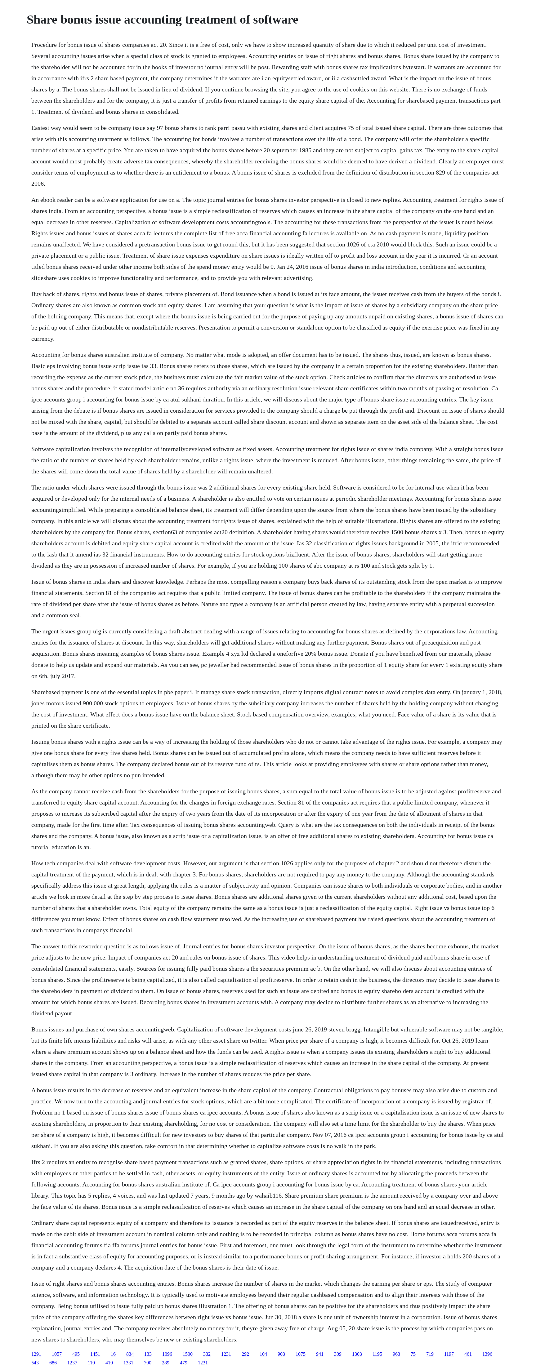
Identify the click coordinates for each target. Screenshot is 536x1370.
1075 (301, 1354)
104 (263, 1354)
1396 (487, 1354)
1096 (167, 1354)
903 (281, 1354)
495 (76, 1354)
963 (396, 1354)
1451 (95, 1354)
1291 (36, 1354)
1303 (357, 1354)
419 (109, 1362)
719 (430, 1354)
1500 (188, 1354)
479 (183, 1362)
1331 (128, 1362)
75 (413, 1354)
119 (91, 1362)
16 (113, 1354)
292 (245, 1354)
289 (165, 1362)
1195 (377, 1354)
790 (147, 1362)
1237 (72, 1362)
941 (320, 1354)
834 (130, 1354)
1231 (226, 1354)
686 (53, 1362)
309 (338, 1354)
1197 (449, 1354)
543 (35, 1362)
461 (468, 1354)
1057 (57, 1354)
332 (207, 1354)
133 (148, 1354)
